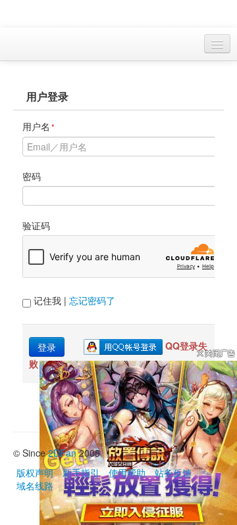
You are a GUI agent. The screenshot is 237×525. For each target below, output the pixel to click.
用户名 (38, 126)
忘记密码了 (92, 300)
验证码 (36, 225)
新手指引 (81, 472)
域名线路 (34, 485)
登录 (47, 347)
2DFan (62, 452)
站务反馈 (173, 472)
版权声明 (34, 472)
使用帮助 (127, 472)
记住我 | (73, 300)
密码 (31, 176)
